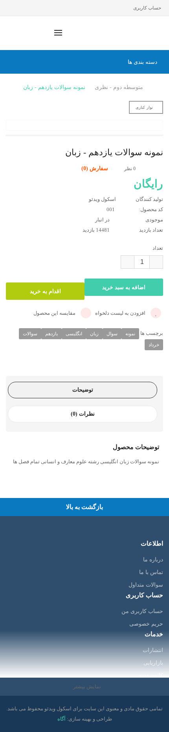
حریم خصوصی (146, 624)
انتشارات (153, 650)
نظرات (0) (83, 414)
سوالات (30, 333)
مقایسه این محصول (55, 313)
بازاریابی (153, 663)
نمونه (130, 333)
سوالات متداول (146, 585)
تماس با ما (151, 572)
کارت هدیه (151, 675)
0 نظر (130, 168)
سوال (112, 333)
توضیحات (82, 390)
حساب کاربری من (142, 611)
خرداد (154, 344)
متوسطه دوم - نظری (119, 87)
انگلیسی (74, 333)
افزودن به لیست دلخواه (121, 313)
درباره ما (153, 560)
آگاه (61, 719)
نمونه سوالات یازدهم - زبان (54, 87)
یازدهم (51, 333)
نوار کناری (144, 107)
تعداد (157, 248)
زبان (94, 333)
